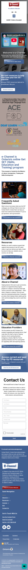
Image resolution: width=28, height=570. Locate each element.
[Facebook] (4, 527)
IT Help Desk (16, 539)
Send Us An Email (7, 519)
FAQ (3, 505)
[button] (14, 16)
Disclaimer (15, 535)
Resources (5, 500)
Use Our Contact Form (8, 517)
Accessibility (6, 535)
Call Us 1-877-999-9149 (9, 522)
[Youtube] (8, 527)
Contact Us (5, 508)
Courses (4, 503)
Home (4, 495)
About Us (5, 497)
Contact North (12, 560)
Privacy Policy (6, 539)
